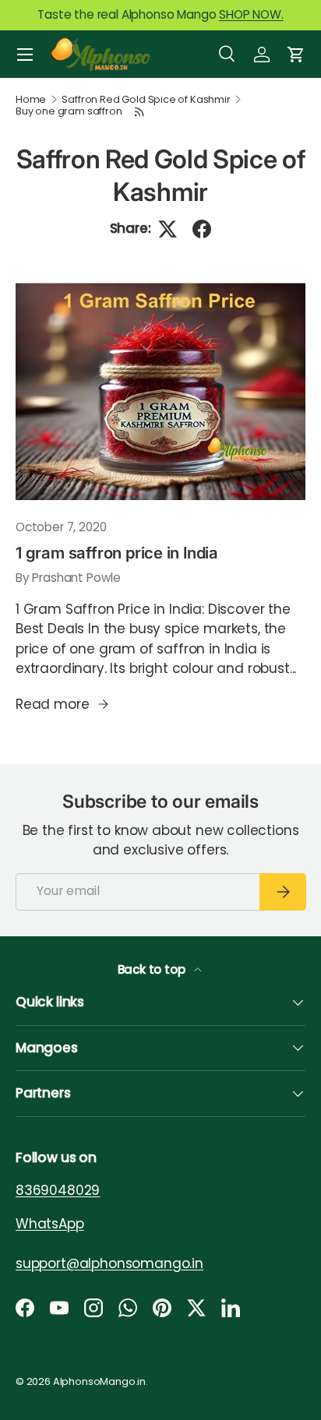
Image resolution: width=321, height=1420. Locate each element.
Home (31, 100)
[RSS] (139, 112)
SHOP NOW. (251, 14)
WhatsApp (50, 1223)
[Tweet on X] (167, 229)
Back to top (153, 969)
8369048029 (58, 1190)
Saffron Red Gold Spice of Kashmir (146, 100)
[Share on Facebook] (202, 229)
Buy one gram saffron (69, 112)
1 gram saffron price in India (117, 552)
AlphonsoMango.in (99, 1381)
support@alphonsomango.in (109, 1262)
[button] (296, 54)
